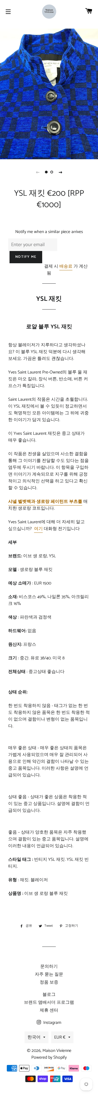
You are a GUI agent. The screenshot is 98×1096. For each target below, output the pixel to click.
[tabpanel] (49, 94)
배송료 (65, 266)
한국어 (34, 1037)
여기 (38, 528)
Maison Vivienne (56, 1050)
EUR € (60, 1037)
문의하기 (49, 966)
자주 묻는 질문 (49, 974)
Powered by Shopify (49, 1057)
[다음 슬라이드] (60, 172)
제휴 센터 (49, 1010)
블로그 (49, 994)
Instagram (51, 1022)
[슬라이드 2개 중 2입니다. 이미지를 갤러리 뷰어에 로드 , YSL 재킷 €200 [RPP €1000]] (51, 172)
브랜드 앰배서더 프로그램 (49, 1002)
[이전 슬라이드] (38, 172)
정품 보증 (49, 982)
